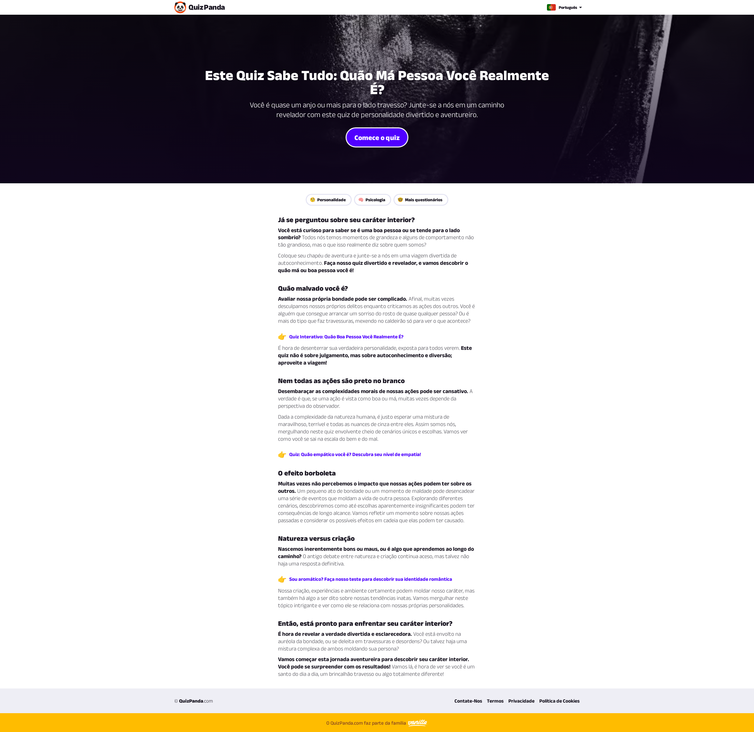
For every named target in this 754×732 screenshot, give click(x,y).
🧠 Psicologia (371, 199)
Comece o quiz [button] (377, 137)
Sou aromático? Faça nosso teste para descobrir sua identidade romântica (370, 579)
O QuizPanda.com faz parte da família (366, 723)
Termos (495, 700)
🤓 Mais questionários (420, 199)
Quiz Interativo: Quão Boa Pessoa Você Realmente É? (346, 336)
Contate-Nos (468, 700)
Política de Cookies (559, 700)
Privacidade (521, 700)
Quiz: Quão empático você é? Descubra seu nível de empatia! (355, 454)
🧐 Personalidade (328, 199)
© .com (193, 700)
